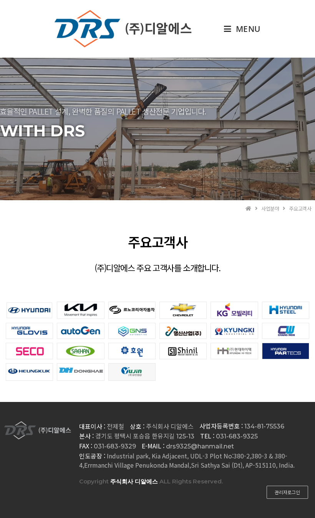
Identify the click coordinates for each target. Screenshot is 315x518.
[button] (287, 492)
